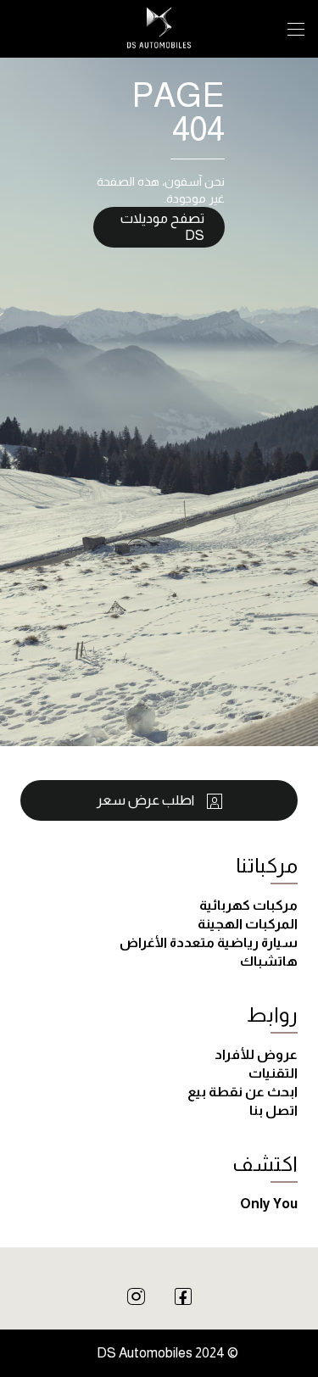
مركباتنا (267, 865)
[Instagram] (135, 1295)
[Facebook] (183, 1295)
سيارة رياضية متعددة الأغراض (209, 942)
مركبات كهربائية (248, 905)
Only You (269, 1203)
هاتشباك (269, 961)
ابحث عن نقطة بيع (242, 1091)
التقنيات (273, 1073)
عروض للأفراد (256, 1054)
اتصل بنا (273, 1110)
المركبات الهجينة (248, 924)
